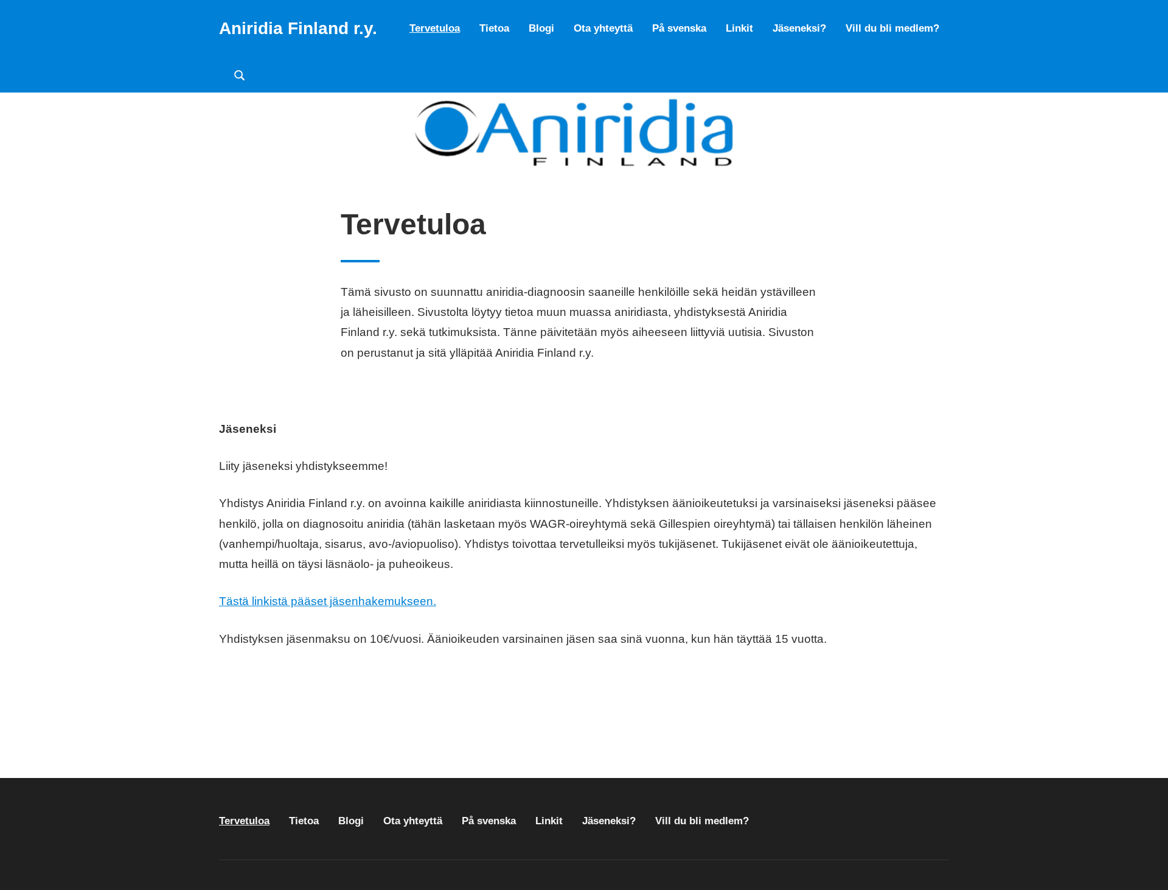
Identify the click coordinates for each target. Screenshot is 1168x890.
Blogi (541, 28)
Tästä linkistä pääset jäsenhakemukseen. (327, 601)
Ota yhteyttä (603, 28)
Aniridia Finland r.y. (298, 28)
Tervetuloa (434, 28)
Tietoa (494, 28)
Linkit (739, 28)
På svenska (679, 28)
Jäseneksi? (799, 28)
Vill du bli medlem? (892, 28)
